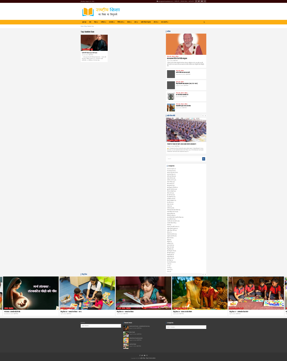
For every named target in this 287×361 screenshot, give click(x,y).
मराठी (168, 225)
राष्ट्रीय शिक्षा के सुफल (146, 22)
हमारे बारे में (191, 1)
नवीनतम (83, 49)
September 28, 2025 (180, 74)
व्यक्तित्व (103, 22)
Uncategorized (170, 171)
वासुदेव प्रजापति (170, 236)
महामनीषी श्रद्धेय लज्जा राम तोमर (183, 106)
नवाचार (168, 206)
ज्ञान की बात (169, 195)
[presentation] (203, 116)
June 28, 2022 (85, 55)
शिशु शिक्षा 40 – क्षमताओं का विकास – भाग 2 (14, 312)
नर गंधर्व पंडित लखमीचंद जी (182, 95)
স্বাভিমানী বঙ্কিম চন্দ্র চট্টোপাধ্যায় (89, 53)
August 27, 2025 (179, 85)
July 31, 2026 (169, 61)
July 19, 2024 (170, 146)
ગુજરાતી (169, 270)
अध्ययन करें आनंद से (171, 172)
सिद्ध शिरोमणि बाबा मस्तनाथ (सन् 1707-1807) (187, 84)
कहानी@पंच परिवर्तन (171, 187)
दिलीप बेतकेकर (170, 200)
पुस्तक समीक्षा (170, 214)
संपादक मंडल (184, 1)
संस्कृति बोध (169, 255)
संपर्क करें (177, 1)
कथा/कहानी (169, 186)
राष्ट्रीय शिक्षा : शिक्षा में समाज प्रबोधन (147, 358)
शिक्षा (95, 22)
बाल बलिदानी (170, 219)
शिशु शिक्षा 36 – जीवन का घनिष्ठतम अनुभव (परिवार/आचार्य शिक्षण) (245, 312)
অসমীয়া (168, 264)
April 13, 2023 (176, 314)
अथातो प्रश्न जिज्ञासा (132, 344)
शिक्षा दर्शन (169, 247)
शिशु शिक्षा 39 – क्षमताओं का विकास (69, 312)
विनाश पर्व (169, 238)
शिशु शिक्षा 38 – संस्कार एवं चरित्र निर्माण (126, 312)
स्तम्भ (135, 22)
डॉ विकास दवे (170, 199)
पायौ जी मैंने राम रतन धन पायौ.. (183, 72)
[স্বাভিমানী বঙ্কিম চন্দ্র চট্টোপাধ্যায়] (94, 43)
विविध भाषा (120, 22)
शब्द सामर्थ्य (169, 245)
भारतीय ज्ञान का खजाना (172, 221)
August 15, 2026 (132, 328)
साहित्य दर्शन (170, 258)
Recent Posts (128, 323)
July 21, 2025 (178, 108)
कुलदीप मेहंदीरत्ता (171, 189)
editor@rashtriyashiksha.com (165, 1)
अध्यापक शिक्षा (170, 174)
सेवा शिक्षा (169, 260)
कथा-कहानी (164, 22)
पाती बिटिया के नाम (171, 212)
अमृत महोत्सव (170, 178)
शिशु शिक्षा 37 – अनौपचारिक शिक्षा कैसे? (182, 312)
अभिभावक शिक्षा (170, 176)
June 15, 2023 (63, 314)
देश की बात (169, 202)
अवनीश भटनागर (170, 180)
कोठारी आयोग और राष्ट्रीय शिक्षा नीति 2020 (178, 144)
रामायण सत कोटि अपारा (172, 227)
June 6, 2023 (119, 314)
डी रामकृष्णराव (170, 197)
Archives (83, 322)
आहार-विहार (170, 182)
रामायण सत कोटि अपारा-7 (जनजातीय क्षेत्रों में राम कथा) (139, 326)
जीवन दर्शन (169, 56)
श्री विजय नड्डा (170, 253)
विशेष (168, 240)
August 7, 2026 (132, 346)
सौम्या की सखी (132, 332)
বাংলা (91, 49)
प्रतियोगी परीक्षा (170, 215)
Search (203, 159)
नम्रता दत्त (169, 204)
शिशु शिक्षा (169, 249)
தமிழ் (168, 271)
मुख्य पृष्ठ (84, 22)
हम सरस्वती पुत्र (170, 262)
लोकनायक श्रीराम (171, 234)
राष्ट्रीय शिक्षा (91, 55)
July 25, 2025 (179, 97)
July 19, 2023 (7, 314)
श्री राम (155, 22)
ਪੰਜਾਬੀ (168, 268)
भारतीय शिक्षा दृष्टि (171, 223)
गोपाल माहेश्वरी (170, 191)
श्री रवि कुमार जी (170, 251)
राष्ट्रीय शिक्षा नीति (171, 116)
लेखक (128, 22)
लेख (90, 22)
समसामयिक (169, 256)
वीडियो (168, 242)
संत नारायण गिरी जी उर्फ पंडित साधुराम (177, 58)
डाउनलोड (111, 22)
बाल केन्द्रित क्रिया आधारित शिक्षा (174, 217)
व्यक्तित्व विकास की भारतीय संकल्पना (135, 338)
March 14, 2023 (233, 314)
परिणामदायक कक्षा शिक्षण (173, 210)
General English (170, 169)
